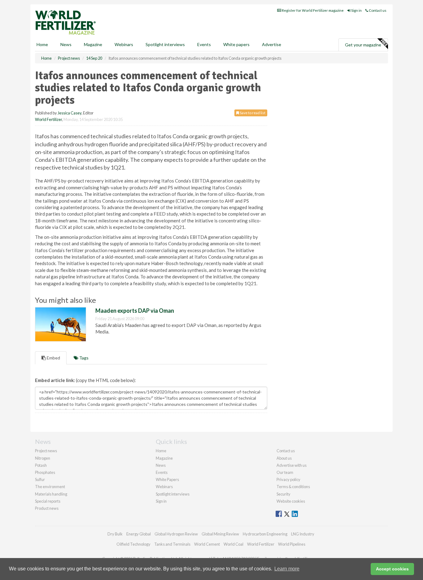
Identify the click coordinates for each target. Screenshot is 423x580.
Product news (47, 508)
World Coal (233, 544)
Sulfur (40, 479)
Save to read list (252, 112)
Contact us (377, 10)
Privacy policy (288, 479)
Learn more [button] (286, 568)
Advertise (271, 44)
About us (284, 458)
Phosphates (45, 472)
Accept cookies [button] (392, 568)
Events (204, 44)
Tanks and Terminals (172, 544)
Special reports (47, 501)
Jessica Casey (69, 112)
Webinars (124, 44)
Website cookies (291, 501)
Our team (285, 472)
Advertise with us (292, 465)
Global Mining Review (220, 533)
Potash (41, 465)
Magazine (93, 44)
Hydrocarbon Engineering (265, 533)
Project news (46, 450)
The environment (50, 486)
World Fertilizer (48, 119)
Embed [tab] (53, 357)
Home (42, 44)
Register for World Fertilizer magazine (312, 10)
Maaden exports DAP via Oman (134, 310)
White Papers (167, 479)
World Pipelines (291, 544)
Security (283, 494)
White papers (236, 44)
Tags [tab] (83, 357)
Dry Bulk (115, 533)
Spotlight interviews (165, 44)
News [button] (66, 44)
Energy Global (138, 533)
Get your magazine (363, 44)
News (161, 465)
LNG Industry (302, 533)
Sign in (356, 10)
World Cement (207, 544)
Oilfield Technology (133, 544)
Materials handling (51, 494)
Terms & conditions (293, 486)
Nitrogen (42, 458)
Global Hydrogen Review (176, 533)
